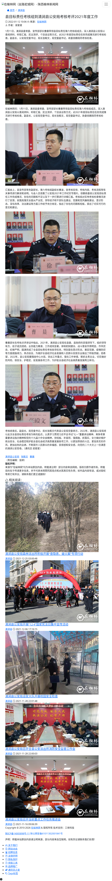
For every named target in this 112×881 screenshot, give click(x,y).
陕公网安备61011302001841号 (46, 833)
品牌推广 (13, 866)
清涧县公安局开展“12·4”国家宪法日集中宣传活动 (36, 624)
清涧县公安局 (12, 456)
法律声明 (13, 855)
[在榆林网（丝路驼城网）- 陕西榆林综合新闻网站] (30, 4)
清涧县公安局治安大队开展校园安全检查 (31, 696)
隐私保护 (13, 859)
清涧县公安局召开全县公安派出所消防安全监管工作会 (40, 749)
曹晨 (32, 456)
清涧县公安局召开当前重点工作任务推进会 (33, 819)
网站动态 (13, 848)
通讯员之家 (14, 869)
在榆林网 (41, 21)
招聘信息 (13, 852)
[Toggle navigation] (106, 4)
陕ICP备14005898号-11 (17, 833)
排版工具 (13, 862)
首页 (12, 10)
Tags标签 (13, 873)
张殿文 (24, 456)
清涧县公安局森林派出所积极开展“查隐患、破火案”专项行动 (44, 554)
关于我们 (13, 845)
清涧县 (21, 10)
